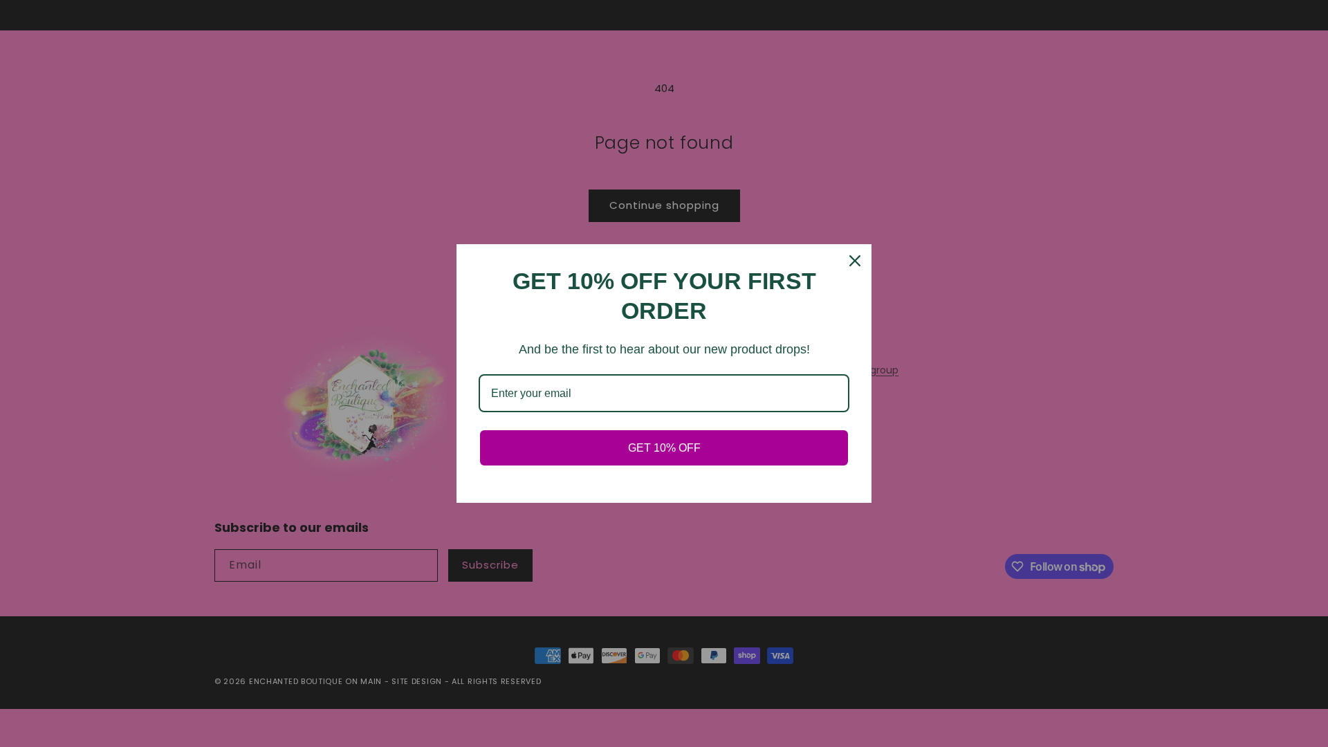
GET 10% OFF (664, 448)
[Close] (855, 260)
